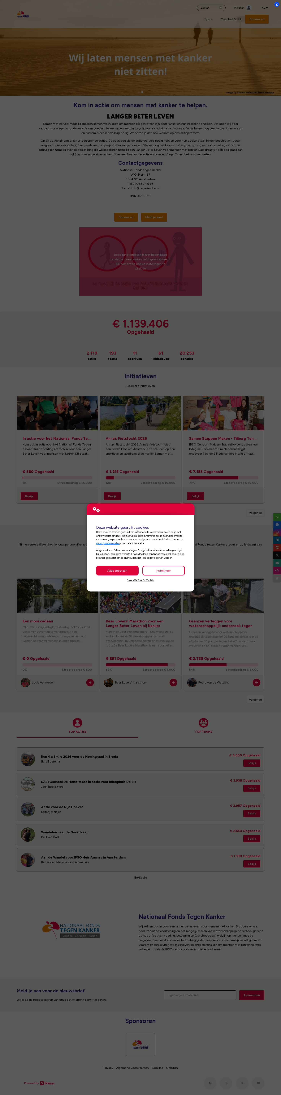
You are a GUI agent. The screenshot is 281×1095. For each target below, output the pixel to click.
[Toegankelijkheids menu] (277, 4)
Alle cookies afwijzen (140, 580)
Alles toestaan (117, 570)
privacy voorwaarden (108, 543)
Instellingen (163, 570)
